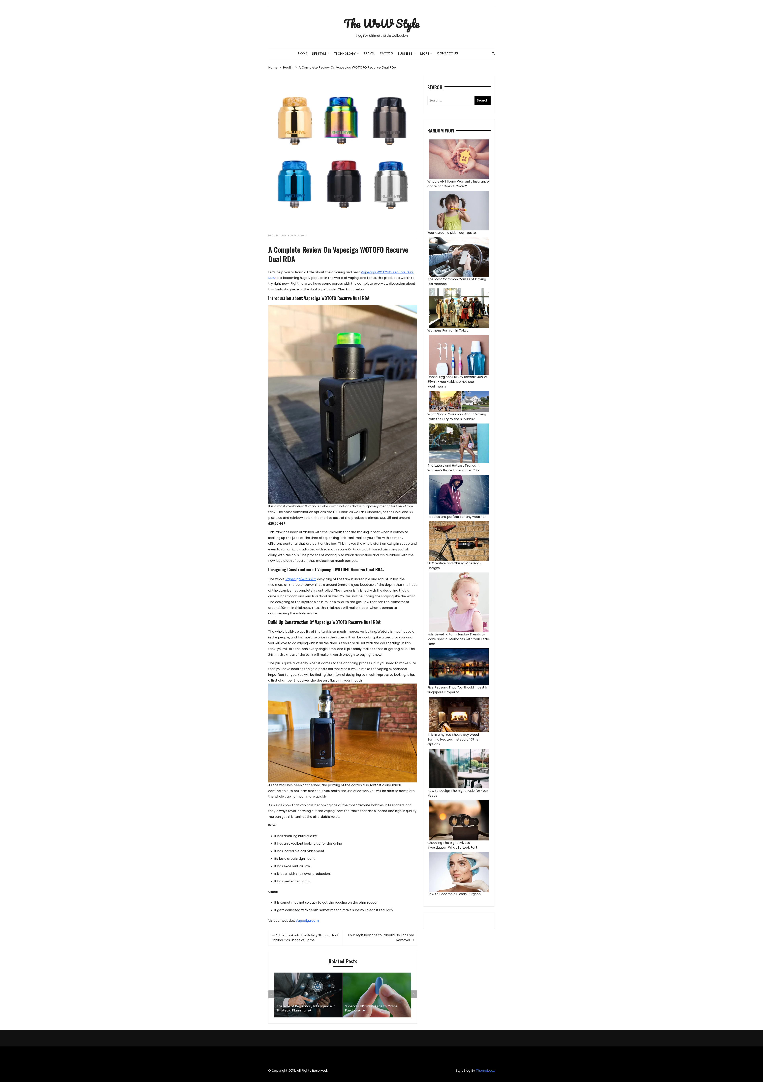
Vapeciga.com (307, 920)
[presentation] (271, 994)
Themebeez (485, 1070)
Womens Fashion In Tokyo (448, 330)
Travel (369, 53)
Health (273, 235)
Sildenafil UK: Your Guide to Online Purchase (302, 1008)
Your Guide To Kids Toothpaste (451, 232)
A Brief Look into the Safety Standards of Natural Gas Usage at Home (304, 937)
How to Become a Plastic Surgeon (454, 894)
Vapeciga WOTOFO (301, 579)
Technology (345, 53)
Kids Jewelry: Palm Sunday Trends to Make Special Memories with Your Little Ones (458, 639)
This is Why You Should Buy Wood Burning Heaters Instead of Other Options (453, 739)
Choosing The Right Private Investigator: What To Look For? (452, 845)
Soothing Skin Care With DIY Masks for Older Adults (375, 1001)
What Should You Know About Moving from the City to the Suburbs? (456, 416)
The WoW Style (381, 23)
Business (405, 53)
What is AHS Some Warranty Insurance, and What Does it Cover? (458, 184)
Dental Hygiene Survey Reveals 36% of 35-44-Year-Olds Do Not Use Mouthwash (457, 382)
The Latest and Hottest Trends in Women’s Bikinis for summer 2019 (453, 468)
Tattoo (386, 53)
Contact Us (447, 53)
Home (302, 53)
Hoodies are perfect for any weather (456, 516)
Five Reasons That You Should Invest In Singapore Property (457, 689)
